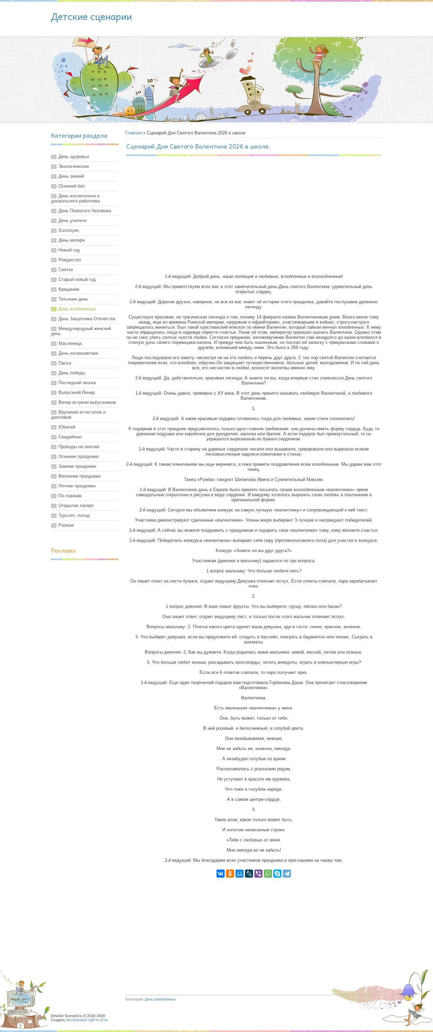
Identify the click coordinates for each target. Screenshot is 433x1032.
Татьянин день (73, 299)
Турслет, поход (74, 515)
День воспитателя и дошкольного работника (75, 198)
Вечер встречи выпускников (87, 402)
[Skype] (277, 874)
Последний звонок (77, 382)
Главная (133, 132)
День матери (72, 240)
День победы (72, 372)
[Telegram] (287, 874)
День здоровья (74, 156)
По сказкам (70, 495)
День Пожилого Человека (85, 210)
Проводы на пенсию (79, 446)
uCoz (103, 1020)
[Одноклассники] (230, 874)
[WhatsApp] (268, 874)
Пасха (65, 363)
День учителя (73, 220)
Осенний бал (72, 186)
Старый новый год (77, 279)
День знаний (71, 176)
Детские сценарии (91, 16)
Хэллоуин (69, 230)
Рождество (70, 259)
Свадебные (70, 436)
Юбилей (67, 427)
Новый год (69, 249)
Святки (66, 269)
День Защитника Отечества (87, 318)
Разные (66, 525)
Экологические (74, 166)
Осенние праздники (78, 456)
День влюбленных (77, 308)
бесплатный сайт (80, 1020)
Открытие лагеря (76, 505)
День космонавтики (78, 353)
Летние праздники (77, 485)
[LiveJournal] (249, 874)
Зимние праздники (77, 466)
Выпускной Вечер (77, 392)
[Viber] (258, 874)
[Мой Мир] (239, 874)
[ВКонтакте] (220, 874)
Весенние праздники (79, 476)
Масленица (70, 343)
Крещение (69, 289)
